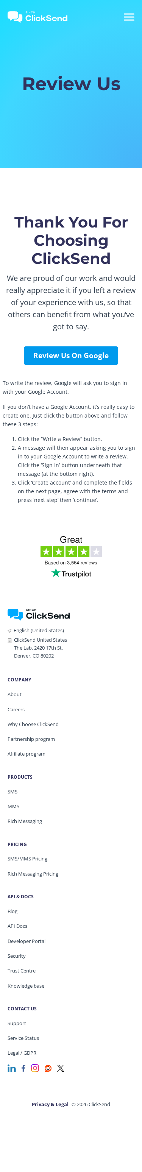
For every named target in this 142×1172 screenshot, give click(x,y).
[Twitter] (60, 1067)
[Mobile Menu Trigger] (128, 17)
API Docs (17, 926)
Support (17, 1023)
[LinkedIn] (12, 1067)
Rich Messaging (25, 821)
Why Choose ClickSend (33, 724)
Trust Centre (22, 970)
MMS (13, 806)
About (15, 694)
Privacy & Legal (50, 1104)
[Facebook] (23, 1067)
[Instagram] (35, 1067)
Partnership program (31, 739)
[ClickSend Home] (39, 613)
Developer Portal (26, 941)
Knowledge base (26, 985)
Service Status (23, 1038)
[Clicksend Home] (42, 17)
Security (17, 955)
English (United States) (39, 630)
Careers (16, 709)
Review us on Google (71, 355)
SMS (12, 791)
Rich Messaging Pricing (33, 873)
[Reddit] (48, 1067)
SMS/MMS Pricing (27, 858)
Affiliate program (26, 753)
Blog (12, 911)
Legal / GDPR (22, 1052)
